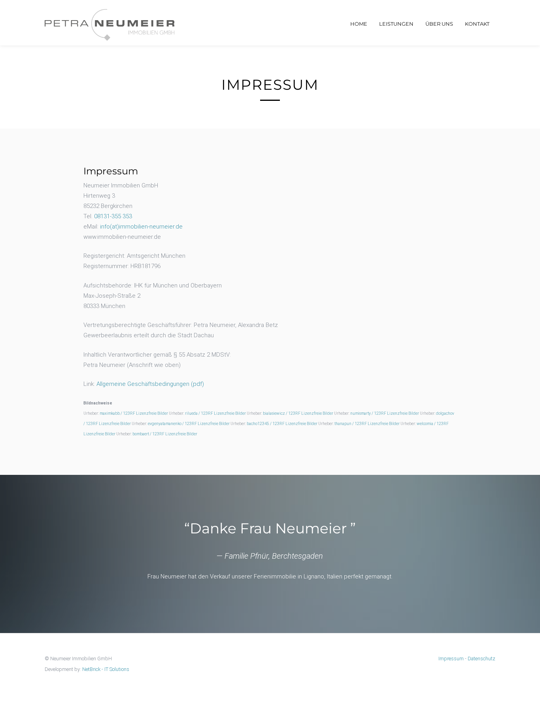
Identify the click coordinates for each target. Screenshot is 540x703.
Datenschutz (481, 658)
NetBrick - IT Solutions (105, 669)
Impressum (451, 658)
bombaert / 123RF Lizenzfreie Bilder (164, 434)
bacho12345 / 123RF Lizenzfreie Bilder (282, 423)
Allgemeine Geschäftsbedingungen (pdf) (150, 383)
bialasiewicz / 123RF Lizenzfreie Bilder (298, 413)
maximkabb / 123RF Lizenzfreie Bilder (134, 413)
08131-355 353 (113, 216)
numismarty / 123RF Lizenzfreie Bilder (384, 413)
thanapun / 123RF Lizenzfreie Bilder (367, 423)
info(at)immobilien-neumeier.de (141, 226)
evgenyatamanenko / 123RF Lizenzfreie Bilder (189, 423)
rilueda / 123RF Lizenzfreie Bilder (215, 413)
